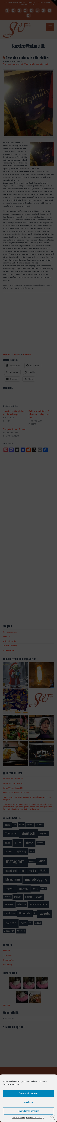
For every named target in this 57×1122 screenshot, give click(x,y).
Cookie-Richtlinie (18, 1118)
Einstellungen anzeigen (28, 1111)
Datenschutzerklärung (35, 1118)
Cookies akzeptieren (28, 1093)
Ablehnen (28, 1102)
